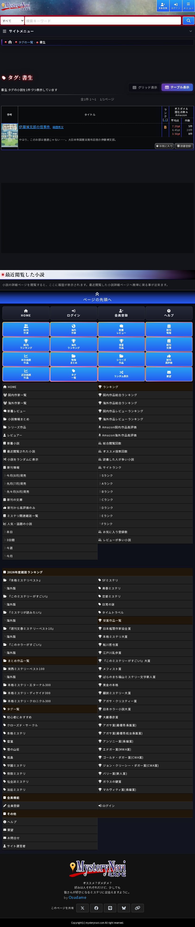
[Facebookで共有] (96, 908)
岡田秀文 (58, 127)
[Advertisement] (97, 58)
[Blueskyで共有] (124, 908)
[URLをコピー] (138, 908)
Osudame (78, 897)
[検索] (189, 21)
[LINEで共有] (110, 908)
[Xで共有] (82, 908)
